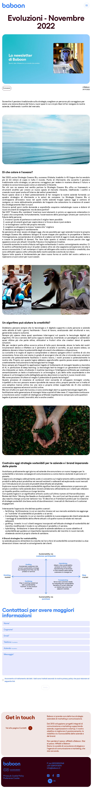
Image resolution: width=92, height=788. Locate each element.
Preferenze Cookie (11, 778)
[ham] (86, 5)
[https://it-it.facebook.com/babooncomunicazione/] (53, 775)
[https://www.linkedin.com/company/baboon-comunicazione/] (58, 775)
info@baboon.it (53, 768)
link (13, 681)
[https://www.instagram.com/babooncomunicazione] (48, 775)
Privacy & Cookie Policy (13, 776)
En (55, 781)
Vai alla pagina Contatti (16, 728)
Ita (50, 781)
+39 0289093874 (54, 766)
